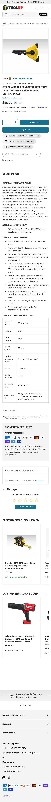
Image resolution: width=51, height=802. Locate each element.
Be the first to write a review (12, 98)
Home (4, 22)
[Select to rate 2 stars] (19, 500)
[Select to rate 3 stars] (25, 500)
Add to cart (34, 122)
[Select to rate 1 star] (14, 500)
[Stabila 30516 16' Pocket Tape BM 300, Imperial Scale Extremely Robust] (21, 543)
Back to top (25, 705)
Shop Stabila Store (22, 78)
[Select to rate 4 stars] (30, 500)
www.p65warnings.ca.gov (18, 418)
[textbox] (25, 475)
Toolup (9, 796)
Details (41, 2)
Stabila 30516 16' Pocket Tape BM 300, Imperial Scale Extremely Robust (20, 566)
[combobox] (20, 14)
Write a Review (25, 507)
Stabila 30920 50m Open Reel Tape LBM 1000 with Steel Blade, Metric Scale (25, 24)
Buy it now (25, 130)
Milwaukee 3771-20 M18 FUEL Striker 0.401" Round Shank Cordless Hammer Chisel (19, 639)
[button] (41, 8)
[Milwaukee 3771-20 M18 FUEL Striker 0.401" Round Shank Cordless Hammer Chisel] (21, 616)
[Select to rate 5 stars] (36, 500)
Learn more (39, 480)
